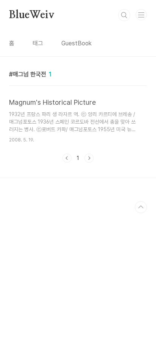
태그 (38, 43)
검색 (124, 15)
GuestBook (76, 43)
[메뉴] (141, 14)
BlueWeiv (31, 15)
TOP (141, 207)
